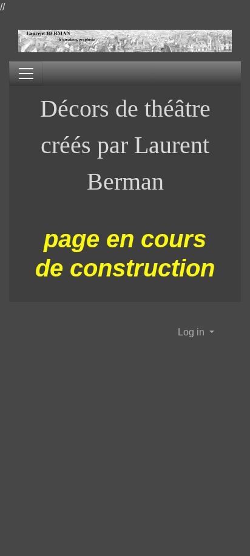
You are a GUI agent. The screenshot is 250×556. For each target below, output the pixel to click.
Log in (192, 332)
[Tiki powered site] (125, 41)
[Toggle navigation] (26, 73)
